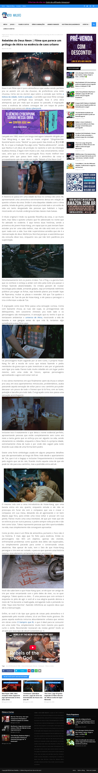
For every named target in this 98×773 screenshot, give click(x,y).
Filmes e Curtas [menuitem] (23, 24)
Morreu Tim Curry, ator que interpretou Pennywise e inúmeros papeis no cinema (19, 718)
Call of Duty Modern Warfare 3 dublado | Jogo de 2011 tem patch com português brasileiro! (85, 94)
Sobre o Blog (81, 770)
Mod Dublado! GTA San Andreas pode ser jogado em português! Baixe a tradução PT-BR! (85, 84)
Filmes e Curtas (14, 34)
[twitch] (93, 6)
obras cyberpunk (33, 108)
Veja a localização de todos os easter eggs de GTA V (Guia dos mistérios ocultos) (85, 742)
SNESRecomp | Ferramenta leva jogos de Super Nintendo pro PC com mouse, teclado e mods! (85, 156)
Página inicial (5, 34)
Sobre (24, 6)
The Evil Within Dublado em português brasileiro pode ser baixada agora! (85, 114)
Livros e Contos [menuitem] (8, 29)
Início (3, 6)
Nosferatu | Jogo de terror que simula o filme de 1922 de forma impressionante (21, 728)
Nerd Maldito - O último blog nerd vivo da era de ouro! (26, 770)
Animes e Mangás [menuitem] (53, 24)
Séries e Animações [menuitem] (38, 24)
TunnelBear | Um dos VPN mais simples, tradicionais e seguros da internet (85, 165)
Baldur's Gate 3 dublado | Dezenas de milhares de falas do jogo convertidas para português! (84, 125)
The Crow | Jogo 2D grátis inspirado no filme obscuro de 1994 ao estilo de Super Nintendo (53, 696)
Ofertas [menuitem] (85, 24)
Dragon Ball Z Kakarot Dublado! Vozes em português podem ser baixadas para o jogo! (85, 105)
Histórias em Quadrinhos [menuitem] (71, 24)
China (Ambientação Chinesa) (29, 666)
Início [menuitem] (5, 24)
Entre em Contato (91, 770)
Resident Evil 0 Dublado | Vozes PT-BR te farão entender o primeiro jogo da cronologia (85, 135)
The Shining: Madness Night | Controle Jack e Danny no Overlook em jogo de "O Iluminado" (20, 738)
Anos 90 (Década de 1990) (13, 666)
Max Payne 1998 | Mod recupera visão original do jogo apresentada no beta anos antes (11, 696)
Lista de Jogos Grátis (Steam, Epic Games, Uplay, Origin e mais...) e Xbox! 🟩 (84, 75)
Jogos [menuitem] (12, 24)
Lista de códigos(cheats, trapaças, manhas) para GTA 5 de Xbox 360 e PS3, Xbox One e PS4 (85, 722)
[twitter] (87, 6)
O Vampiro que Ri (25, 622)
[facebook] (84, 6)
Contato (18, 6)
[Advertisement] (81, 232)
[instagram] (90, 6)
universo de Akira (33, 317)
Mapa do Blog (10, 6)
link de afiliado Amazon (57, 2)
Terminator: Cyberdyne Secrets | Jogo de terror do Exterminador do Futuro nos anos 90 (32, 696)
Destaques (41, 666)
